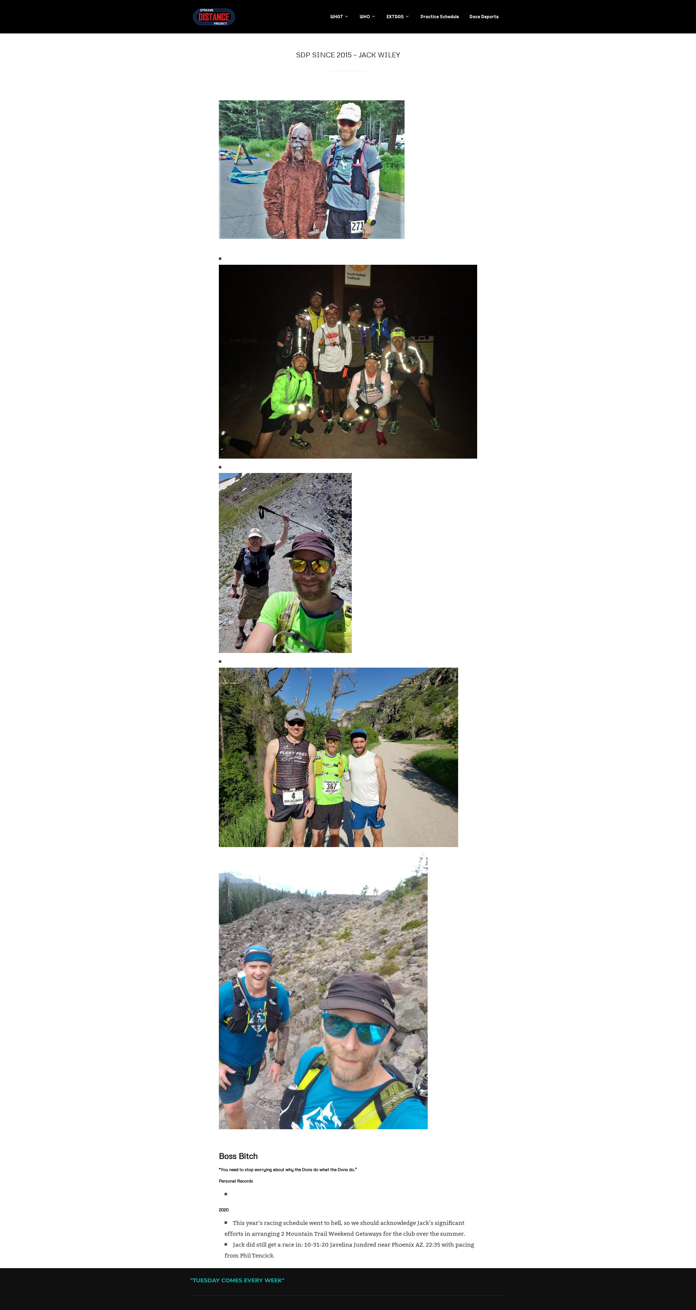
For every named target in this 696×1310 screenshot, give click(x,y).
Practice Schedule (440, 17)
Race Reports (484, 17)
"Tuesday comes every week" (237, 1280)
